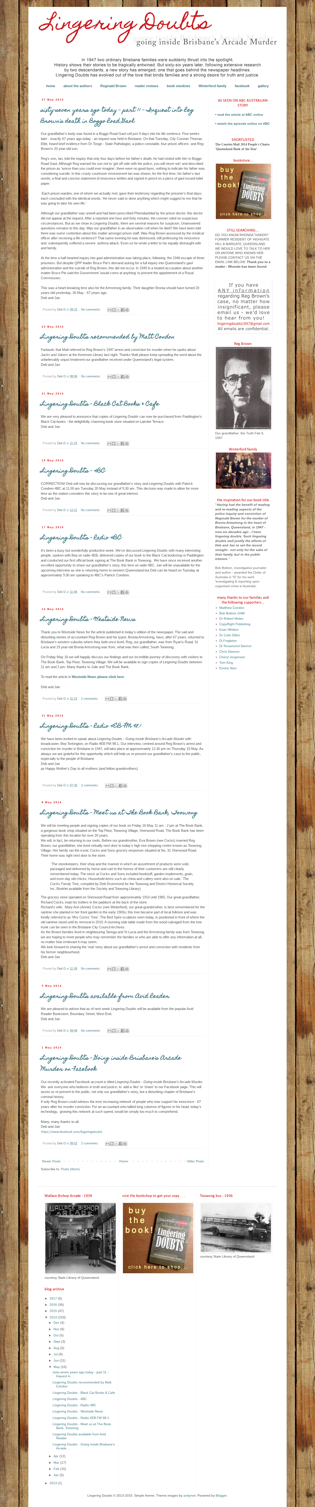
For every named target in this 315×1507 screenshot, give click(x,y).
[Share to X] (118, 310)
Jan (56, 1475)
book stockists (178, 86)
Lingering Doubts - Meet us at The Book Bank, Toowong (119, 813)
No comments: (91, 309)
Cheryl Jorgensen (232, 657)
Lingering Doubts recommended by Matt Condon (108, 337)
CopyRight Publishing (234, 624)
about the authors (77, 86)
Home (123, 1161)
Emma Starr (228, 668)
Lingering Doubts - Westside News (88, 619)
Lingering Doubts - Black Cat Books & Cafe (100, 404)
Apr (56, 1456)
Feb (56, 1469)
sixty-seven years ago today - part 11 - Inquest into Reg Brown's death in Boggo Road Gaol (117, 116)
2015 (54, 1311)
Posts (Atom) (70, 1169)
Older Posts (195, 1161)
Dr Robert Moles (231, 618)
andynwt (189, 1495)
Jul (56, 1354)
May (57, 1367)
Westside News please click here (98, 677)
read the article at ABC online (240, 114)
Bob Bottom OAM (232, 613)
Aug (56, 1348)
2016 (54, 1304)
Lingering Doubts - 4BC (73, 471)
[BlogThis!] (114, 310)
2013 (54, 1483)
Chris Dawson (229, 651)
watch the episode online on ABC (243, 123)
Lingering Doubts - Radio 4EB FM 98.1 (91, 726)
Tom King (226, 662)
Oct (56, 1335)
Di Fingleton (228, 640)
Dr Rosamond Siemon (235, 646)
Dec (56, 1322)
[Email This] (109, 310)
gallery (263, 86)
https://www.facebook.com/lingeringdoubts (71, 1132)
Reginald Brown (113, 86)
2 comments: (90, 698)
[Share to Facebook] (122, 310)
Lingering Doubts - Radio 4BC (81, 538)
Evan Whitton (229, 629)
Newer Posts (51, 1161)
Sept (57, 1341)
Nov (56, 1329)
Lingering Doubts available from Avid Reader (105, 996)
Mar (56, 1462)
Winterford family (212, 86)
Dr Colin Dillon (229, 635)
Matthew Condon (231, 608)
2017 (54, 1298)
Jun (56, 1360)
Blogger (221, 1495)
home (50, 86)
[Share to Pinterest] (127, 310)
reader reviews (146, 86)
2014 (54, 1317)
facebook (242, 86)
